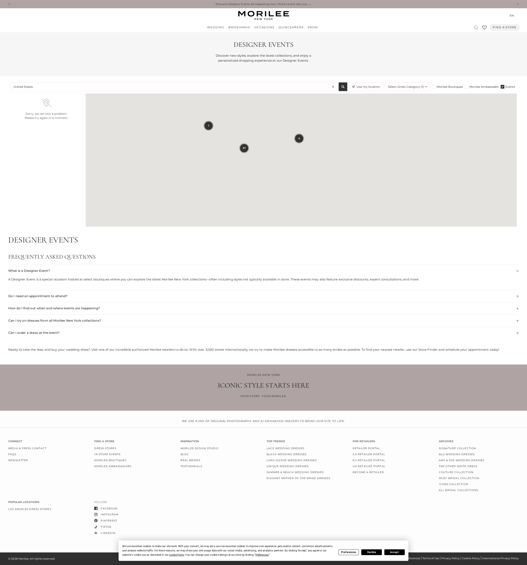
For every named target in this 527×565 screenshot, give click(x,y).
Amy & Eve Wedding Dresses (462, 460)
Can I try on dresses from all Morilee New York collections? (54, 320)
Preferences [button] (262, 554)
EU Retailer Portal (369, 460)
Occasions (264, 27)
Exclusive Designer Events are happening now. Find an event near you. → (263, 4)
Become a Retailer (368, 472)
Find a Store (505, 27)
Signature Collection (457, 448)
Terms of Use (430, 558)
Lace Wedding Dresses (285, 448)
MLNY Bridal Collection (459, 478)
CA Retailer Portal (369, 454)
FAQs (12, 454)
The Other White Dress (458, 466)
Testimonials (191, 466)
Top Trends (276, 441)
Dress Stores (105, 448)
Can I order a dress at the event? (34, 333)
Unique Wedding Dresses (288, 466)
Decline (371, 552)
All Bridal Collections (458, 490)
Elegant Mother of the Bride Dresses (298, 478)
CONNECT (15, 441)
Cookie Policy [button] (176, 554)
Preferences (348, 552)
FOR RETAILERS (364, 441)
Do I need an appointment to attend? (38, 296)
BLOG (185, 454)
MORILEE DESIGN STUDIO (199, 448)
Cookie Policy (471, 558)
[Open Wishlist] (484, 28)
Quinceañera (291, 27)
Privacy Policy (450, 558)
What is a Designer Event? (29, 271)
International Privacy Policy (500, 558)
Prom (313, 27)
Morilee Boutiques (110, 460)
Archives (446, 441)
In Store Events (107, 454)
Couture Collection (456, 472)
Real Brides (190, 460)
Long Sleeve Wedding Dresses (292, 460)
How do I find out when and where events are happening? (54, 308)
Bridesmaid (239, 27)
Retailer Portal (366, 448)
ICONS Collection (453, 484)
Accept (394, 552)
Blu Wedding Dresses (457, 454)
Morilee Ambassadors (112, 466)
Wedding (215, 27)
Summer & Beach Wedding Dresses (295, 472)
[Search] (476, 27)
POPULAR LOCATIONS (23, 502)
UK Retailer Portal (369, 466)
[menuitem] (216, 27)
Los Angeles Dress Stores (29, 509)
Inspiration (190, 441)
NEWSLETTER (18, 460)
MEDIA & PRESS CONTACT (27, 448)
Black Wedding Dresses (287, 454)
